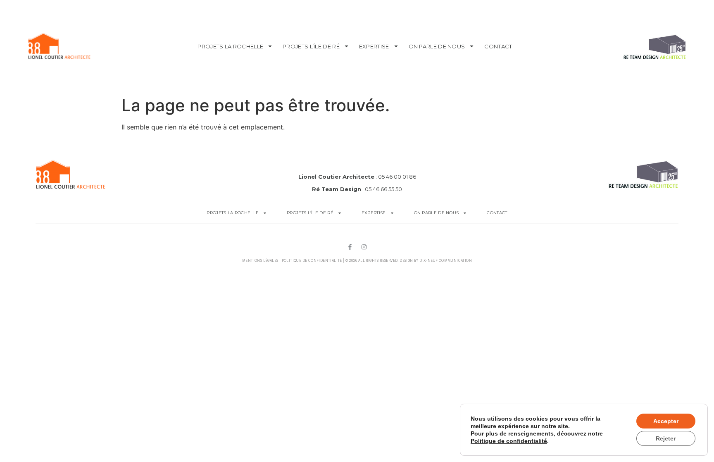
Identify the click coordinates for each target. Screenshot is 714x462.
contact (498, 46)
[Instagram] (364, 247)
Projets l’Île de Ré (311, 46)
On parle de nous (437, 46)
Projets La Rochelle (230, 46)
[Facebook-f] (350, 247)
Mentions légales (260, 261)
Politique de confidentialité (312, 261)
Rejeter (666, 438)
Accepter (665, 421)
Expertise (374, 46)
